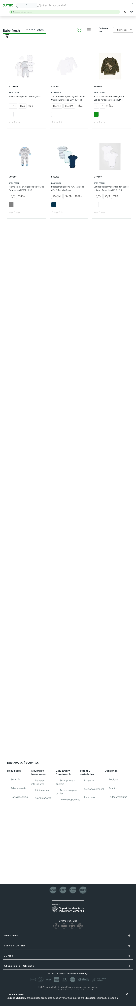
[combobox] (74, 5)
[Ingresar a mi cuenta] (125, 12)
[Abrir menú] (5, 12)
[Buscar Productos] (26, 5)
